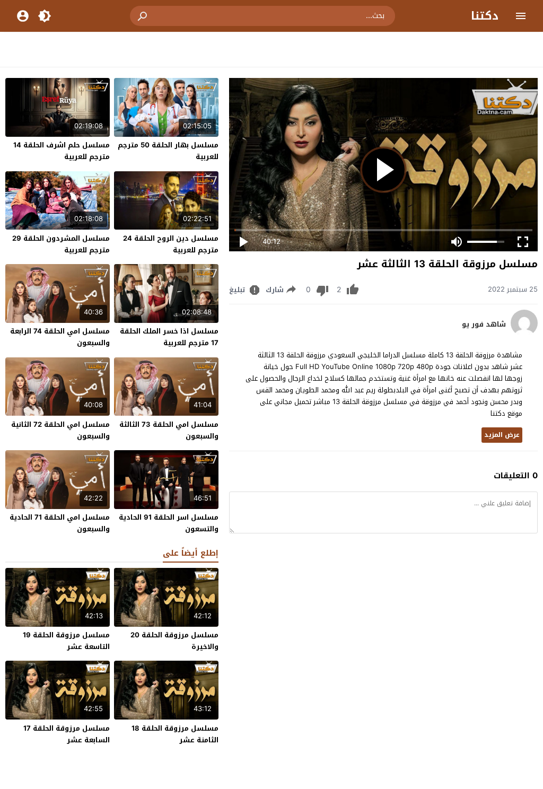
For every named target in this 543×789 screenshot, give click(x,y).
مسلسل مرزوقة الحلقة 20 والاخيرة (174, 640)
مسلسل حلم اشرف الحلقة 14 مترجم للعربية (61, 150)
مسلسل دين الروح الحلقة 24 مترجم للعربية (170, 244)
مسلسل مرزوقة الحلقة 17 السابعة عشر (66, 734)
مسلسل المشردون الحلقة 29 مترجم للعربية (61, 244)
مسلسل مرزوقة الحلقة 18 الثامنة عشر (175, 734)
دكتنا (484, 16)
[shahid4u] (524, 333)
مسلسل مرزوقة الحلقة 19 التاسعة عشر (66, 640)
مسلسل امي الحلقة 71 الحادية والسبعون (60, 523)
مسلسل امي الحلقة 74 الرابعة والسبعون (60, 337)
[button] (143, 16)
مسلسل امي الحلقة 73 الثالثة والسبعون (168, 430)
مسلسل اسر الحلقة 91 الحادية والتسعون (168, 523)
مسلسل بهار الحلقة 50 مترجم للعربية (168, 150)
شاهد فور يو (484, 324)
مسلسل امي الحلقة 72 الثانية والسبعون (60, 430)
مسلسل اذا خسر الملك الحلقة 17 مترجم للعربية (169, 337)
